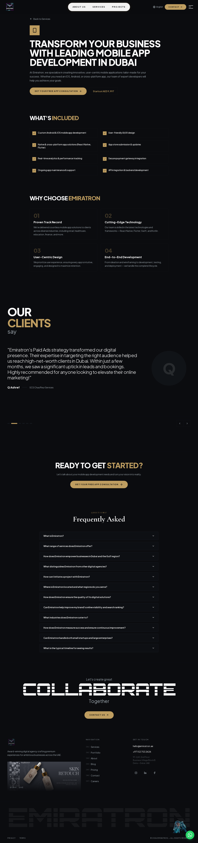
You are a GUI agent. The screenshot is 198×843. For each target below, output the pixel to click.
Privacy (11, 838)
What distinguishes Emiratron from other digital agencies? (75, 566)
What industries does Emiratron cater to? (65, 617)
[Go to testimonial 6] (31, 423)
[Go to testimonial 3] (20, 423)
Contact (173, 7)
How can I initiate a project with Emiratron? (66, 576)
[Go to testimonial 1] (8, 423)
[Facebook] (154, 773)
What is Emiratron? (53, 535)
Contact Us (97, 715)
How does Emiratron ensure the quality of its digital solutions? (77, 597)
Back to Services (41, 18)
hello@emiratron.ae (143, 746)
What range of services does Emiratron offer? (67, 546)
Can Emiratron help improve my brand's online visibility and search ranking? (83, 607)
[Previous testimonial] (179, 423)
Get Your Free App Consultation (56, 91)
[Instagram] (136, 773)
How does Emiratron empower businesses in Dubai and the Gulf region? (81, 556)
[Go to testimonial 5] (27, 423)
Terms (22, 838)
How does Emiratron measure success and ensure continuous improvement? (84, 627)
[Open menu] (191, 7)
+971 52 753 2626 (142, 751)
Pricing (92, 769)
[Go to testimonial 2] (14, 423)
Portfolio (93, 752)
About (91, 758)
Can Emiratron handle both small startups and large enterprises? (78, 637)
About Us (79, 7)
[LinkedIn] (145, 773)
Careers (92, 781)
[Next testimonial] (187, 423)
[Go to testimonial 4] (23, 423)
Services (99, 7)
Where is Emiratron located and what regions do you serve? (75, 586)
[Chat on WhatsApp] (190, 835)
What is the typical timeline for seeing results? (68, 648)
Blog (91, 764)
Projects (119, 7)
